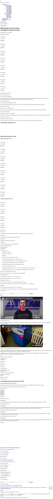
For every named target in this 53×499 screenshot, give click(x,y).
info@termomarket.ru (16, 447)
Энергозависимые (8, 5)
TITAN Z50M (9, 12)
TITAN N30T (9, 16)
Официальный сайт (9, 459)
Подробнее (2, 40)
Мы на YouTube (3, 459)
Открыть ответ (3, 400)
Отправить (31, 293)
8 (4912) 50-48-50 (3, 25)
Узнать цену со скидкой (4, 34)
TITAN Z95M (9, 6)
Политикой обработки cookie (5, 488)
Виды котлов (4, 4)
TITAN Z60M (9, 11)
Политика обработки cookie (17, 485)
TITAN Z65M (9, 9)
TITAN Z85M (9, 7)
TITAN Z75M (9, 8)
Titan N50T (8, 14)
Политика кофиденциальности (5, 485)
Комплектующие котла (6, 19)
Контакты (4, 20)
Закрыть (1, 490)
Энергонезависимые (8, 13)
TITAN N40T (9, 17)
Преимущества (5, 18)
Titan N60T (8, 15)
